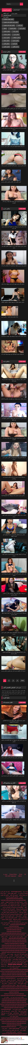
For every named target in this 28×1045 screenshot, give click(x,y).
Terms (20, 874)
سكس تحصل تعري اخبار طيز (16, 936)
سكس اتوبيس (13, 28)
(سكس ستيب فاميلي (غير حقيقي (11, 22)
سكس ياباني (6, 43)
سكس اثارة (4, 1028)
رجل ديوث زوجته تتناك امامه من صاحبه (12, 910)
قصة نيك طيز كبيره (5, 891)
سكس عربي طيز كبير (6, 959)
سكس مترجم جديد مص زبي (17, 997)
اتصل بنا (5, 874)
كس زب (11, 955)
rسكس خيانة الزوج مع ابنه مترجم (20, 961)
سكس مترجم (14, 13)
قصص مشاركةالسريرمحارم (8, 985)
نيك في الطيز (16, 46)
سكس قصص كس (20, 957)
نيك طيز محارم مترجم (22, 978)
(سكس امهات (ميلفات (8, 19)
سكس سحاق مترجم (11, 1032)
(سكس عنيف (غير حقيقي (9, 25)
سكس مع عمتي (23, 912)
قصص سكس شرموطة (21, 909)
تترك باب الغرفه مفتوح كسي (19, 959)
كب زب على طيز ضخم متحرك (7, 957)
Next (22, 680)
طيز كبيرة (15, 43)
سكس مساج (6, 40)
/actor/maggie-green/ (16, 891)
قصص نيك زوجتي (11, 980)
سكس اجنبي (22, 28)
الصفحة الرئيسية (6, 9)
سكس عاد (6, 997)
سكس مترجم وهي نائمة (14, 903)
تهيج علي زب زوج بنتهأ (6, 1013)
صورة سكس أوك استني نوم (21, 954)
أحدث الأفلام (5, 13)
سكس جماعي (7, 31)
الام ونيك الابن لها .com (9, 1011)
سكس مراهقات (16, 37)
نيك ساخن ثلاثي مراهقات (15, 921)
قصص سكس (6, 46)
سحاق (5, 28)
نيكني (25, 902)
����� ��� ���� (15, 964)
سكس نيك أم (4, 903)
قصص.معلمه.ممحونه (7, 919)
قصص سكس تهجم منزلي (11, 917)
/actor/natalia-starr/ (6, 961)
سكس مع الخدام (12, 983)
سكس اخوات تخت (14, 1016)
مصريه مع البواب (18, 955)
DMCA (20, 876)
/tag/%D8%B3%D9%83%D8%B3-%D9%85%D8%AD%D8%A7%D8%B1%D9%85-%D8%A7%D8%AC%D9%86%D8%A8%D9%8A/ (14, 940)
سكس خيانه (18, 915)
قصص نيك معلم (14, 895)
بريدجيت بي (23, 905)
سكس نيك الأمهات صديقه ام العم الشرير (17, 1014)
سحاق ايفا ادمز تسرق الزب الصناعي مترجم (13, 907)
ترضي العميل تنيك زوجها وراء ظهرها (14, 902)
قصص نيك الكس (23, 1026)
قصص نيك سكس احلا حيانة (13, 966)
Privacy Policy (13, 874)
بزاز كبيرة (20, 25)
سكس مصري (16, 40)
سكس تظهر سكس (12, 893)
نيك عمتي (25, 1009)
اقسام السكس (16, 9)
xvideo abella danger (14, 1028)
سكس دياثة (15, 31)
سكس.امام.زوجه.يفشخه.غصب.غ (19, 922)
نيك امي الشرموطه (21, 980)
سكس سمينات (7, 34)
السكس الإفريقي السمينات (12, 896)
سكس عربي (6, 17)
